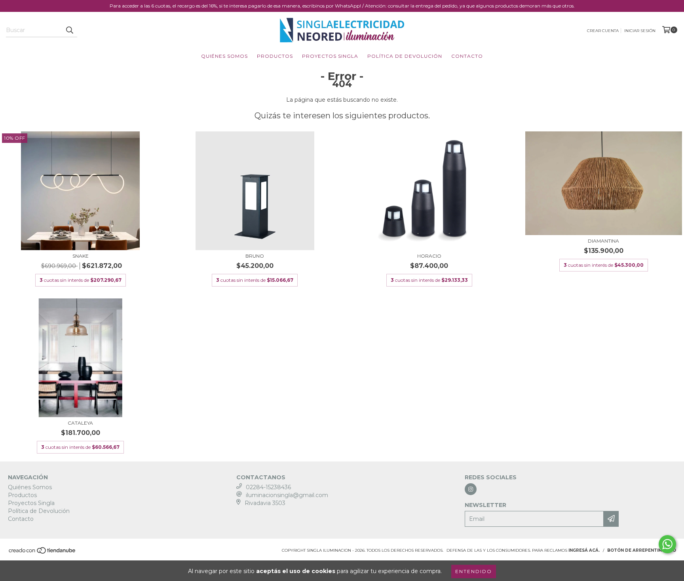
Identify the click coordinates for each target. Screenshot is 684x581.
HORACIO (429, 256)
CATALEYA (80, 423)
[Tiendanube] (42, 553)
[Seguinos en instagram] (471, 489)
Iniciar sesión (640, 30)
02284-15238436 (268, 487)
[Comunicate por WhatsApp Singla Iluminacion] (667, 544)
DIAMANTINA (603, 241)
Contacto (467, 56)
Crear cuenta (603, 30)
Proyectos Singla (330, 56)
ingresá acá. (584, 550)
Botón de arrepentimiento (641, 550)
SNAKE (80, 256)
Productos (275, 56)
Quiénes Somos (224, 56)
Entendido (473, 571)
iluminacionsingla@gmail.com (287, 495)
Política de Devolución (404, 56)
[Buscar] (69, 30)
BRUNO (254, 256)
